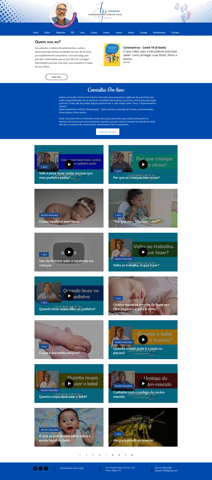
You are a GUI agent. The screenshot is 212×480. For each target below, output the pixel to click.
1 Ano (44, 166)
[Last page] (132, 455)
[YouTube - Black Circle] (35, 468)
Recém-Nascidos (49, 215)
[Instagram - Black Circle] (40, 468)
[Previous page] (86, 455)
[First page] (80, 455)
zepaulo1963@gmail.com (166, 470)
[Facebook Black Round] (46, 468)
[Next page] (125, 455)
